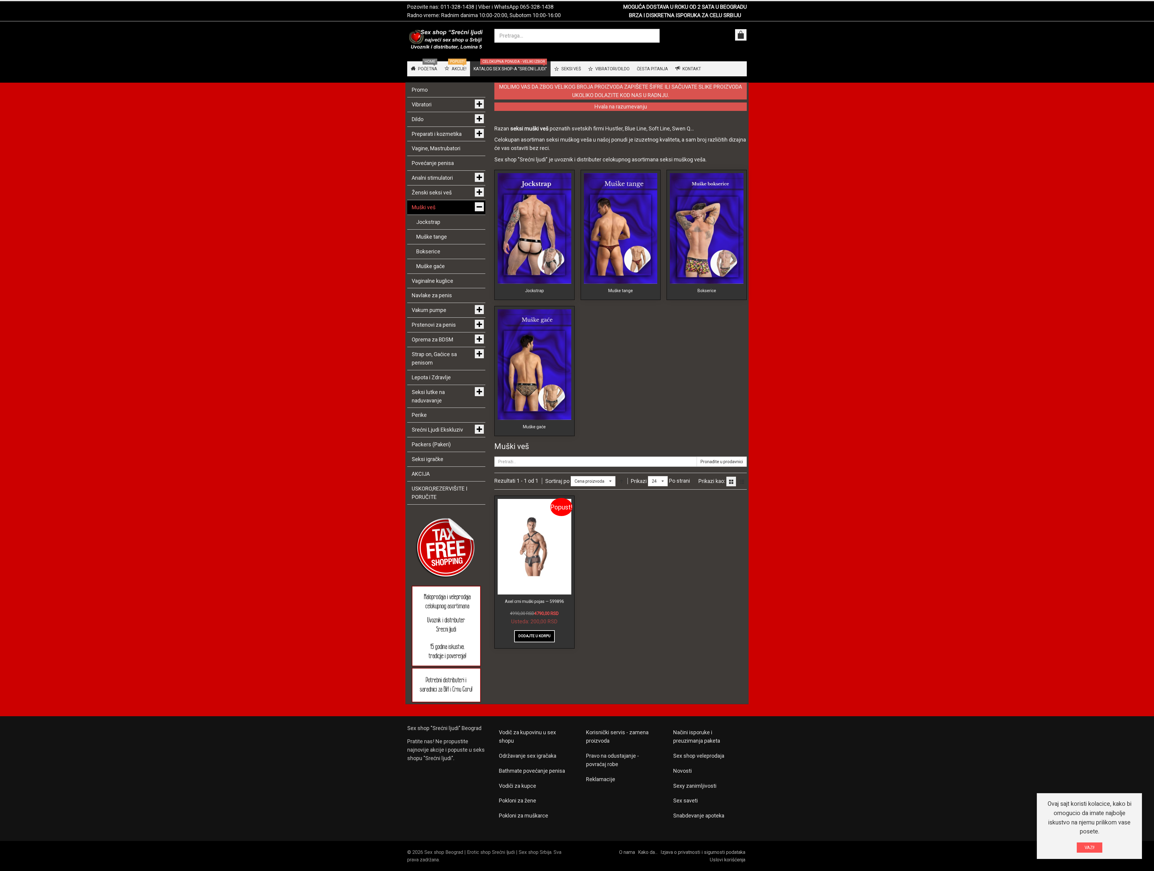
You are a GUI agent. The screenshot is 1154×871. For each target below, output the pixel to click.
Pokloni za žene (517, 800)
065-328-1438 (537, 7)
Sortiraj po (557, 481)
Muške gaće (534, 426)
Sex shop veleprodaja (698, 756)
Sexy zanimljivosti (694, 786)
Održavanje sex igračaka (527, 756)
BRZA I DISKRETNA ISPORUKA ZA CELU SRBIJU (685, 15)
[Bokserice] (706, 228)
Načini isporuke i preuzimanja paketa (696, 736)
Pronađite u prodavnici (722, 461)
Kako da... (648, 852)
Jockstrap (534, 290)
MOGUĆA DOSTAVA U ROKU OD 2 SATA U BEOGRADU (685, 7)
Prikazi (639, 481)
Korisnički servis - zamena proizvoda (617, 736)
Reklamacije (600, 779)
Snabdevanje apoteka (698, 815)
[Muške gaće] (534, 364)
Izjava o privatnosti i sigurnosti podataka (703, 852)
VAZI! (1089, 847)
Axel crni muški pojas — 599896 (534, 601)
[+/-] (621, 481)
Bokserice (707, 290)
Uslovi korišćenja (727, 860)
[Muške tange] (621, 228)
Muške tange (620, 290)
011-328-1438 (457, 7)
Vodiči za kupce (517, 786)
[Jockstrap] (534, 228)
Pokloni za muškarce (523, 815)
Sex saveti (685, 800)
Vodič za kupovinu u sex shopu (527, 736)
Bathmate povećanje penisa (532, 771)
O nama (627, 852)
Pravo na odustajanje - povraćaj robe (612, 760)
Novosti (682, 771)
